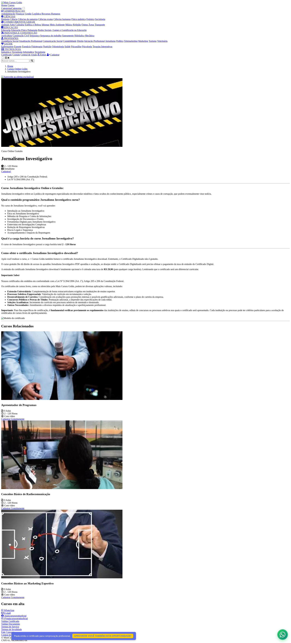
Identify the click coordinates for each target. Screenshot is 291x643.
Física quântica (78, 19)
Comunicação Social (52, 41)
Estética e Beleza (33, 24)
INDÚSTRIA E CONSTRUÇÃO (20, 33)
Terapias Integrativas (102, 46)
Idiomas (45, 24)
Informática (28, 52)
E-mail (7, 613)
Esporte (17, 46)
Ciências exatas (45, 19)
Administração (8, 13)
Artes (12, 24)
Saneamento (68, 35)
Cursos (11, 5)
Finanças (20, 13)
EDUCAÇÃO (10, 27)
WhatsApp (8, 610)
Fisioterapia (36, 46)
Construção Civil (21, 35)
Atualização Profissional (30, 41)
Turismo (153, 41)
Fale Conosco (7, 632)
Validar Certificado (10, 621)
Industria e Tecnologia (11, 52)
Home (4, 5)
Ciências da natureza (28, 19)
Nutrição (47, 46)
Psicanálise (76, 46)
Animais (5, 24)
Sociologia (100, 19)
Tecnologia (40, 52)
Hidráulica (79, 35)
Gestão (28, 13)
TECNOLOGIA (12, 49)
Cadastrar (54, 54)
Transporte (100, 24)
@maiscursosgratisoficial (15, 618)
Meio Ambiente (57, 24)
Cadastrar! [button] (6, 171)
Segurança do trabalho (51, 35)
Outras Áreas (88, 24)
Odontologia (58, 46)
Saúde (67, 46)
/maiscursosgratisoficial (15, 615)
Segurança (35, 35)
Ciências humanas (62, 19)
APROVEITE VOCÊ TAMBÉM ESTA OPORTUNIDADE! (102, 636)
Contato (16, 54)
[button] (4, 57)
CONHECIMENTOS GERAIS (19, 22)
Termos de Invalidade (11, 629)
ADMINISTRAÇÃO (14, 11)
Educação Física (19, 30)
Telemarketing (131, 41)
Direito (80, 41)
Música (68, 24)
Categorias (6, 8)
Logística (36, 13)
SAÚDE (8, 44)
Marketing (143, 41)
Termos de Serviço (10, 626)
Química (90, 19)
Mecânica (89, 35)
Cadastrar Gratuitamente (12, 419)
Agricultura (6, 35)
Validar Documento (10, 624)
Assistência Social (9, 41)
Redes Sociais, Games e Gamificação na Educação (62, 30)
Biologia (5, 19)
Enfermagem (7, 46)
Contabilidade (69, 41)
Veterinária (162, 41)
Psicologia (87, 46)
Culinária (19, 24)
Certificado (6, 54)
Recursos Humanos (51, 13)
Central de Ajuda (29, 54)
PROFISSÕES (10, 38)
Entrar (43, 54)
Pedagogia (32, 30)
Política (119, 41)
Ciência (13, 19)
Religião (77, 24)
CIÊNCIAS (9, 16)
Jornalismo (110, 41)
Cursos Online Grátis (17, 69)
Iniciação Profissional (94, 41)
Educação (6, 30)
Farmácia (26, 46)
